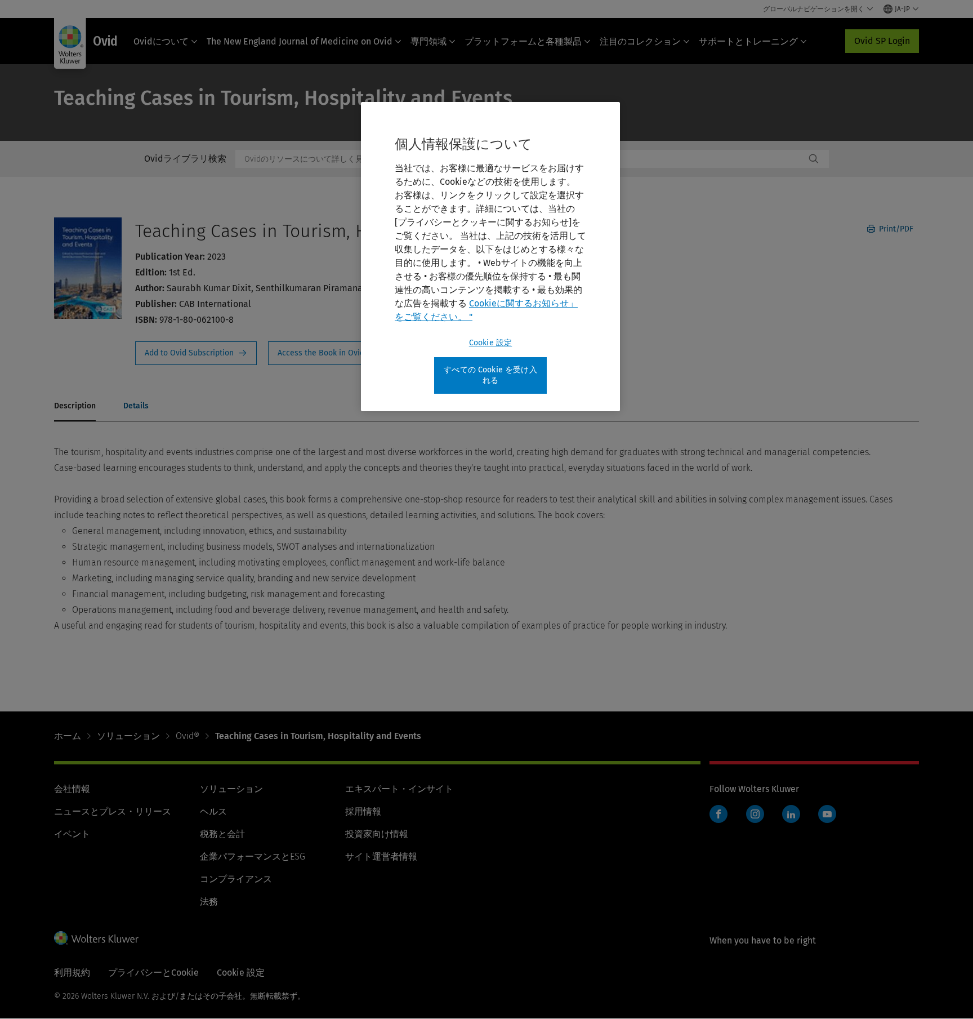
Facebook (718, 814)
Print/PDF (895, 229)
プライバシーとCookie (153, 972)
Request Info (196, 353)
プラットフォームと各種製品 (523, 41)
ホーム (67, 736)
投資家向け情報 (376, 834)
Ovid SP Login (882, 40)
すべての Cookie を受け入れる (490, 375)
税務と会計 (222, 834)
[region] (490, 256)
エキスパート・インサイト (399, 789)
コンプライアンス (236, 879)
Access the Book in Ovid (328, 353)
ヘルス (213, 811)
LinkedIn (791, 814)
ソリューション (128, 736)
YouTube (827, 814)
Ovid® (187, 736)
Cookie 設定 (490, 343)
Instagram (755, 814)
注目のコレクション (640, 41)
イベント (72, 834)
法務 (209, 901)
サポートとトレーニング (748, 41)
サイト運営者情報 (381, 856)
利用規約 (72, 972)
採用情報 (363, 811)
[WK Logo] (96, 938)
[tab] (75, 406)
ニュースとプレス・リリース (112, 811)
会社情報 (72, 789)
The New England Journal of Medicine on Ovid (299, 41)
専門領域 (428, 41)
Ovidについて (161, 41)
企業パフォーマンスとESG (252, 856)
